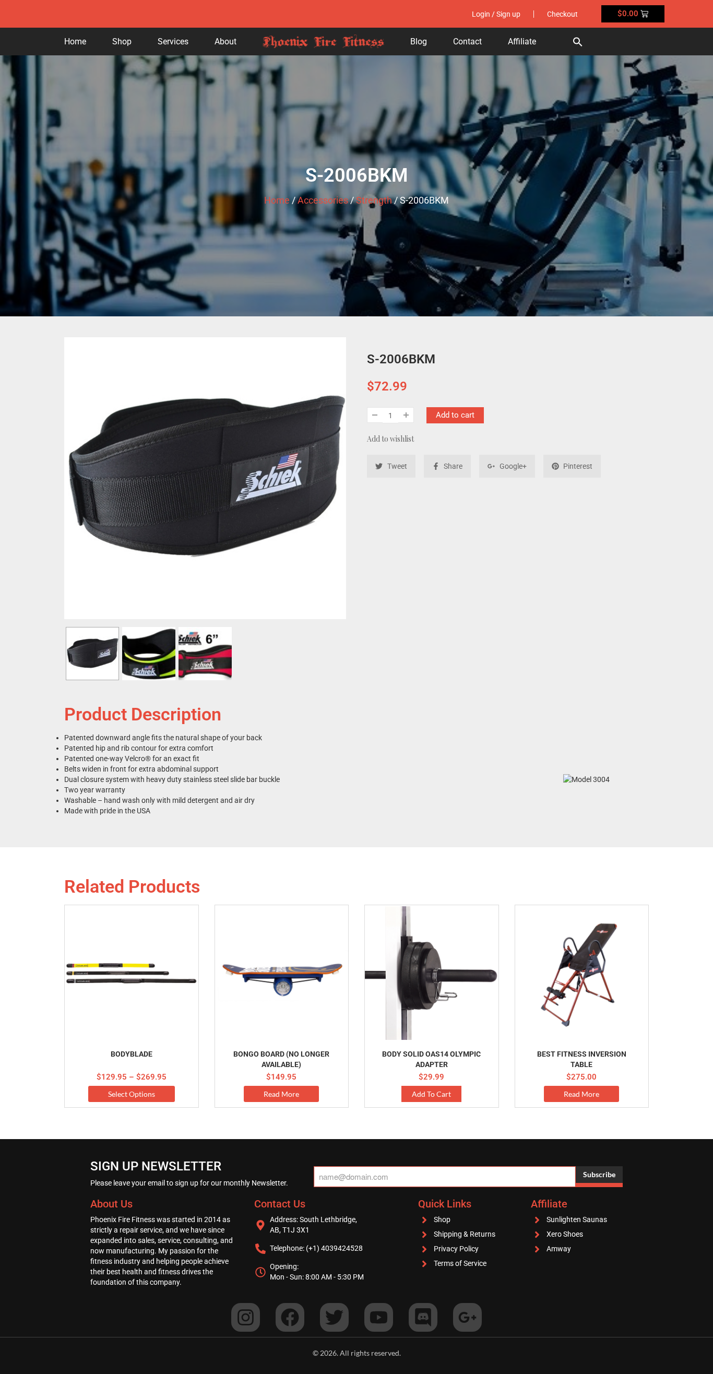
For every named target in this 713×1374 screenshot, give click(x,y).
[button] (577, 41)
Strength (374, 200)
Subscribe (599, 1174)
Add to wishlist (390, 439)
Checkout (562, 14)
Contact (467, 41)
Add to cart (455, 415)
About (225, 41)
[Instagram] (245, 1317)
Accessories (323, 200)
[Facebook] (290, 1317)
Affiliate (522, 41)
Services (173, 41)
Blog (418, 41)
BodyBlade (131, 1054)
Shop (122, 41)
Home (75, 41)
